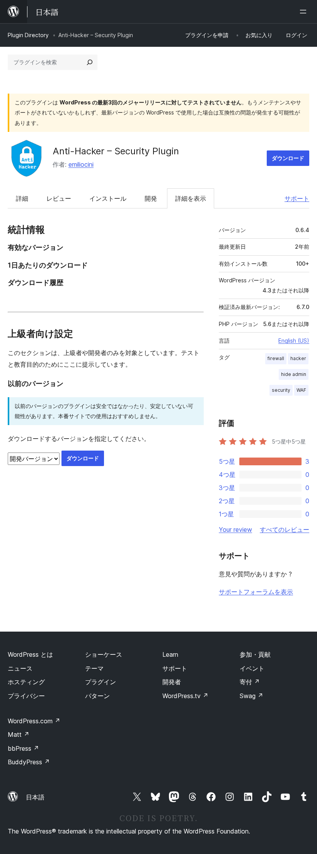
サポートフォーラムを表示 (256, 592)
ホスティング (26, 682)
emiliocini (81, 164)
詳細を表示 (190, 198)
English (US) (293, 340)
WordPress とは (30, 654)
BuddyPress (29, 762)
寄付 (250, 682)
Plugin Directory (28, 35)
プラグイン (100, 682)
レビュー (58, 198)
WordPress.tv (185, 696)
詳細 (22, 198)
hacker (298, 358)
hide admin (293, 374)
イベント (252, 668)
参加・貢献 (255, 654)
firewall (276, 358)
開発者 (171, 682)
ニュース (20, 668)
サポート (297, 198)
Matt (18, 734)
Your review (235, 529)
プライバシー (26, 696)
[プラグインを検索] (89, 62)
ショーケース (103, 654)
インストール (107, 198)
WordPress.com (34, 721)
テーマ (94, 668)
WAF (301, 390)
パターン (97, 696)
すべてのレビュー (284, 529)
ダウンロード (288, 158)
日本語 (35, 797)
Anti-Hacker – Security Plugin (116, 151)
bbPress (23, 748)
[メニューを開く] (304, 11)
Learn (170, 654)
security (281, 390)
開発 (151, 198)
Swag (251, 696)
